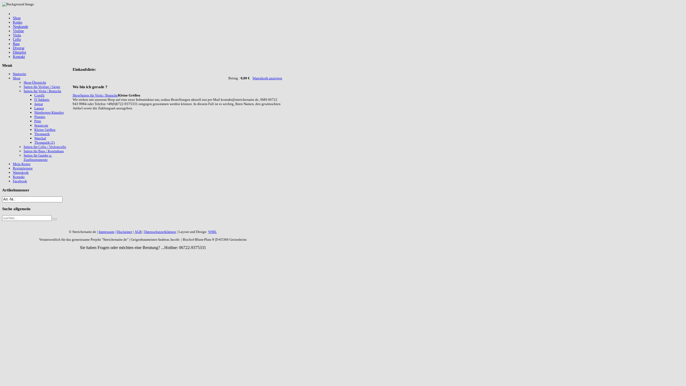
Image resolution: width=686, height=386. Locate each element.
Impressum (106, 232)
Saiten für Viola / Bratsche (99, 95)
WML (212, 232)
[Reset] (55, 219)
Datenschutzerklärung (160, 232)
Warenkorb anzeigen (267, 78)
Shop (76, 95)
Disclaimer (124, 232)
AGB (138, 232)
